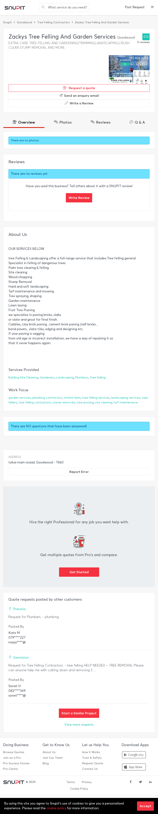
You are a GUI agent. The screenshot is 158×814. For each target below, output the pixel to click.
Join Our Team (53, 758)
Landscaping (65, 377)
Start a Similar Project (79, 713)
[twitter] (140, 782)
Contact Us (90, 769)
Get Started (79, 572)
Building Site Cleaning (23, 377)
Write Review (79, 198)
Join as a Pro (12, 758)
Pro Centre (10, 769)
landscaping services (125, 397)
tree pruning (85, 402)
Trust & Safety (92, 758)
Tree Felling (98, 377)
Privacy (87, 782)
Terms (70, 782)
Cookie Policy (79, 788)
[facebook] (130, 782)
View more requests (79, 725)
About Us (49, 752)
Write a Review (81, 103)
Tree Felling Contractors (53, 22)
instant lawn (72, 397)
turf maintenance (126, 402)
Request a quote (81, 88)
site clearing (103, 402)
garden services (19, 397)
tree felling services (96, 397)
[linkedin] (150, 782)
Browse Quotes (13, 752)
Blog (46, 763)
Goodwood (24, 22)
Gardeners (47, 377)
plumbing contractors (47, 397)
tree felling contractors (35, 402)
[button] (152, 7)
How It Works (91, 752)
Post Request (135, 7)
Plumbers (81, 377)
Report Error (79, 472)
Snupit (7, 22)
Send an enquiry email (81, 95)
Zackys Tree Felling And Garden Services (102, 22)
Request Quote (92, 763)
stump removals (63, 402)
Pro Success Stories (16, 763)
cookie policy (56, 808)
